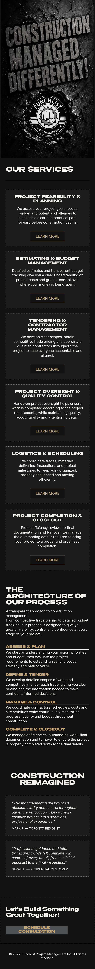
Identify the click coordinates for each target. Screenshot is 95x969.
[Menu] (82, 5)
